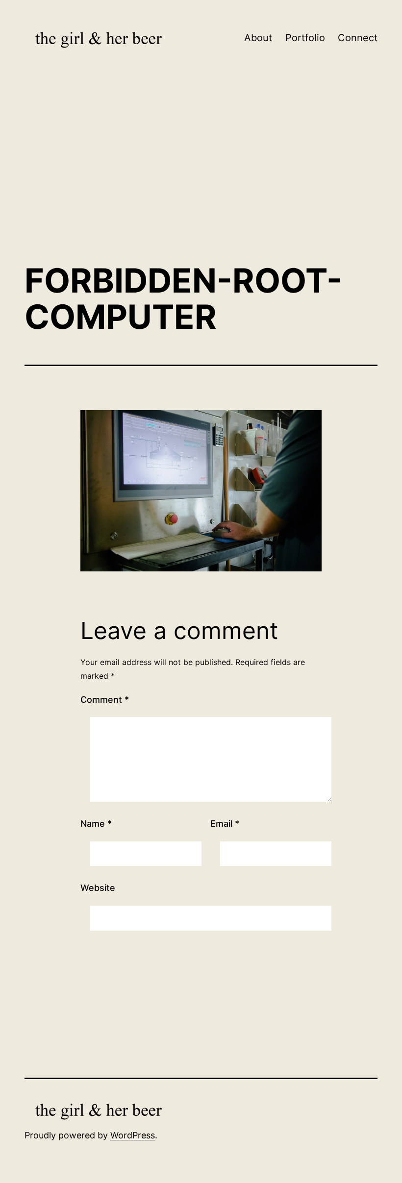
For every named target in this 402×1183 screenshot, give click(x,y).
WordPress (132, 1167)
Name (96, 823)
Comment (104, 699)
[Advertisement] (201, 174)
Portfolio (305, 38)
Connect (357, 38)
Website (97, 888)
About (258, 38)
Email (224, 823)
